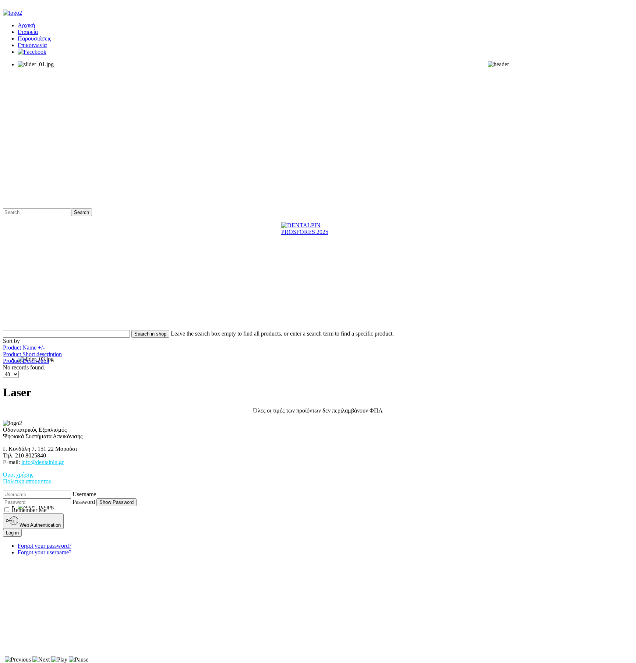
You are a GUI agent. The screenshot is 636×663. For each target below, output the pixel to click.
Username (84, 494)
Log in (12, 533)
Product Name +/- (24, 347)
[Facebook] (32, 52)
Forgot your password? (44, 546)
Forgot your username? (44, 552)
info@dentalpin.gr (42, 462)
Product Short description (32, 354)
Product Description (26, 361)
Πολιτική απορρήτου (27, 481)
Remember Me (29, 510)
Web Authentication (39, 525)
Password (84, 502)
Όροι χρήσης (18, 474)
